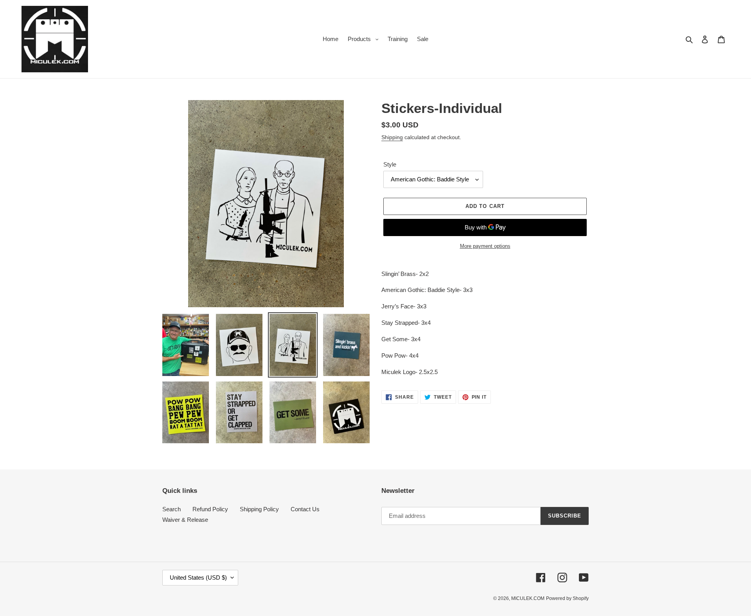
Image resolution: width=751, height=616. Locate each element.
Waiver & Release (185, 519)
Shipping (392, 137)
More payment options (485, 246)
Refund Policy (210, 509)
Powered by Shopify (567, 598)
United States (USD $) (198, 577)
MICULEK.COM (527, 598)
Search (171, 509)
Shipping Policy (259, 509)
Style (389, 164)
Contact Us (305, 509)
